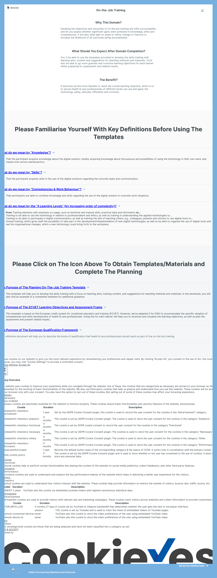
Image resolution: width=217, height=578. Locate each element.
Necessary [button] (6, 395)
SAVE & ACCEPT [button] (9, 529)
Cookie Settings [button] (9, 364)
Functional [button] (5, 459)
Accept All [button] (24, 364)
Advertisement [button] (8, 493)
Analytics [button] (5, 477)
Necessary (9, 397)
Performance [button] (7, 468)
